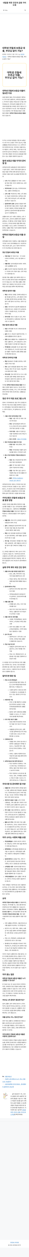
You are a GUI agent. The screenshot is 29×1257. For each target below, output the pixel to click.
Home (4, 57)
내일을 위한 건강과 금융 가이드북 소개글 (18, 1112)
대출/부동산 (8, 1076)
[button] (25, 10)
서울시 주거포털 (21, 439)
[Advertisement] (14, 31)
